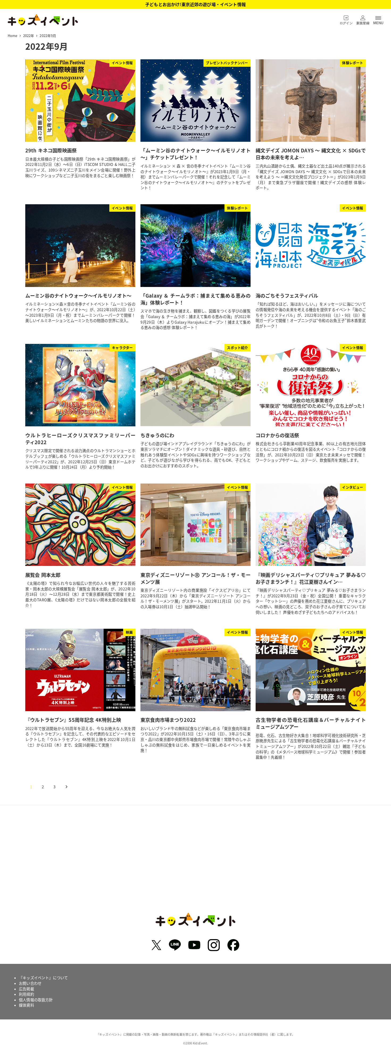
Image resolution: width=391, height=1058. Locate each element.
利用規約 (26, 994)
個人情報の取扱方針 (36, 999)
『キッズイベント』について (43, 977)
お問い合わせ (30, 983)
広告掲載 (26, 989)
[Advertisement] (195, 863)
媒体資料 (26, 1005)
